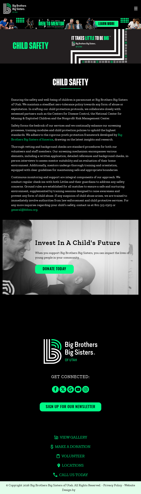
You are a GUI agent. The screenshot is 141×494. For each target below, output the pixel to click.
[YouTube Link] (78, 391)
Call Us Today (73, 475)
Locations (73, 465)
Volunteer (73, 456)
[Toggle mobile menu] (136, 8)
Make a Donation (72, 446)
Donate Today (54, 269)
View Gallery (73, 437)
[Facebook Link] (55, 391)
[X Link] (62, 391)
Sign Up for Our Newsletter (70, 407)
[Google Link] (70, 391)
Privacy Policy (112, 485)
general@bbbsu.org (24, 209)
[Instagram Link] (85, 391)
